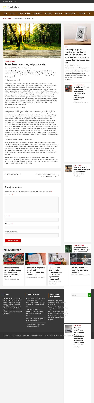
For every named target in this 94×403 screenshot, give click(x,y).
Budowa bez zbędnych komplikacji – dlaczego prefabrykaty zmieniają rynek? (36, 271)
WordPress (77, 335)
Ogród (12, 13)
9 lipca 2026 (77, 102)
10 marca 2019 (9, 68)
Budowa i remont (24, 13)
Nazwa (7, 216)
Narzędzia (48, 13)
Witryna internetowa (11, 232)
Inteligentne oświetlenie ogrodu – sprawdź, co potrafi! (57, 302)
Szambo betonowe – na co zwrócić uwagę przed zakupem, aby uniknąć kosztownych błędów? (81, 93)
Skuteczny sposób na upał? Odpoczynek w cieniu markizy (58, 317)
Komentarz (9, 195)
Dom (5, 13)
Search (89, 295)
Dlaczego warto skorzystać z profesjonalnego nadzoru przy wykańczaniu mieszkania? (55, 273)
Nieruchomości (70, 13)
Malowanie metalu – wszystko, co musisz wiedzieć (80, 270)
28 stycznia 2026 (79, 345)
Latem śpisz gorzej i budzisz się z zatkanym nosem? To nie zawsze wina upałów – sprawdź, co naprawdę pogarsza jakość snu (35, 302)
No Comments (26, 68)
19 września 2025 (32, 277)
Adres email (9, 224)
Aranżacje (37, 13)
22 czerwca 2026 (79, 174)
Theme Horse (55, 335)
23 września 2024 (77, 275)
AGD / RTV (58, 13)
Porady (82, 13)
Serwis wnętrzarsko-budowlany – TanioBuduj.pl (28, 335)
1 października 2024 (55, 281)
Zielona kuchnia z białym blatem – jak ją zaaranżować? (82, 250)
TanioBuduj (18, 68)
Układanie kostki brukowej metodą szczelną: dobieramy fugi (46, 175)
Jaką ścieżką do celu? (14, 174)
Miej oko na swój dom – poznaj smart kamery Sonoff (82, 169)
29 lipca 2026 (69, 65)
